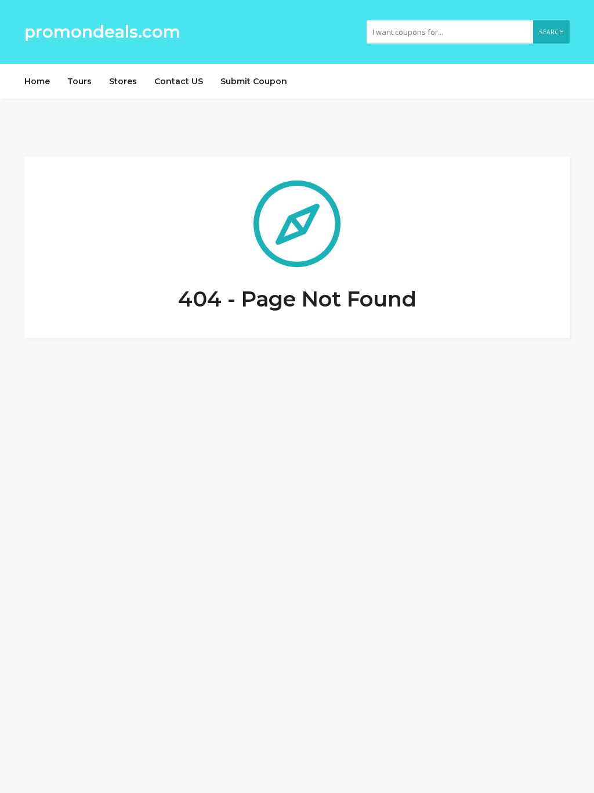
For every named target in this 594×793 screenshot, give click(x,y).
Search (551, 32)
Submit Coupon (253, 81)
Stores (123, 81)
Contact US (178, 81)
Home (37, 81)
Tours (79, 81)
